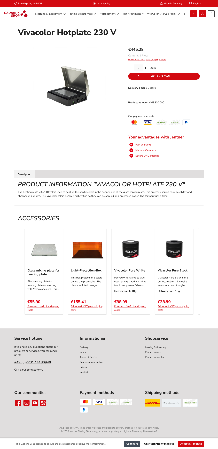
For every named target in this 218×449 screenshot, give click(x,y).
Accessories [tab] (38, 218)
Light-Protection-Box (86, 270)
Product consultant (155, 357)
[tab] (24, 174)
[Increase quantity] (145, 68)
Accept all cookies (191, 443)
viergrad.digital (121, 431)
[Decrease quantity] (131, 68)
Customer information (91, 362)
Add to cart (161, 76)
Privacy (83, 367)
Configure (132, 443)
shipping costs (93, 427)
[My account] (202, 13)
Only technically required (159, 443)
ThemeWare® (150, 431)
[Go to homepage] (15, 14)
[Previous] (22, 273)
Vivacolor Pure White (129, 270)
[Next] (196, 273)
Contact (84, 372)
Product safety (153, 352)
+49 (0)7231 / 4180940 (32, 362)
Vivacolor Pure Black (173, 270)
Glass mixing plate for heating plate (43, 272)
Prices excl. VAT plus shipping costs (147, 59)
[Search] (193, 13)
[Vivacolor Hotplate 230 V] (69, 83)
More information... (96, 443)
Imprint (83, 352)
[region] (69, 83)
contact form (34, 370)
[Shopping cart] (211, 13)
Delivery (84, 347)
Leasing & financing (155, 347)
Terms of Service (88, 357)
